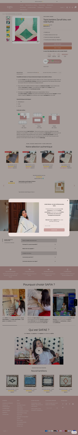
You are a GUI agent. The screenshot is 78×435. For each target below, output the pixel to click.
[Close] (67, 200)
